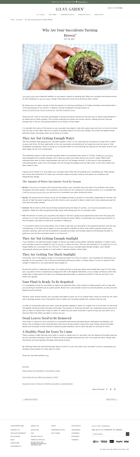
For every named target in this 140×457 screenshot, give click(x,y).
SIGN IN (110, 8)
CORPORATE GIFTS (67, 14)
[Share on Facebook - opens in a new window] (107, 389)
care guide (15, 443)
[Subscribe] (127, 434)
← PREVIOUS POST (30, 399)
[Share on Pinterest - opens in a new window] (115, 389)
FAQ (32, 433)
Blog (13, 439)
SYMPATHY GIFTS (84, 14)
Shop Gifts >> (83, 2)
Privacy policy (37, 436)
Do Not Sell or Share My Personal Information (39, 444)
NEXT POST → (112, 399)
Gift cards (55, 433)
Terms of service (38, 439)
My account (15, 436)
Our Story (35, 430)
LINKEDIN (75, 439)
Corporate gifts (58, 430)
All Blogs (19, 19)
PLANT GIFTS (99, 14)
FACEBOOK (75, 433)
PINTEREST (75, 436)
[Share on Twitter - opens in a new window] (111, 389)
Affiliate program (18, 433)
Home (12, 19)
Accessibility (16, 446)
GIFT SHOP (53, 14)
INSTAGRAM (76, 430)
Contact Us (15, 430)
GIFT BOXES (40, 14)
